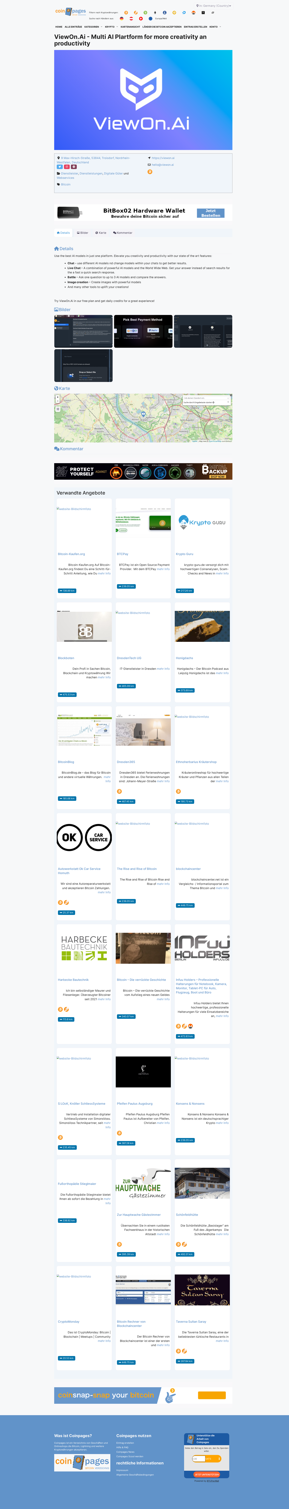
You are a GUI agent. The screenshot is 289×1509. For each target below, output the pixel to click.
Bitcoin (65, 184)
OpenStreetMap (215, 441)
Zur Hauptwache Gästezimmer (139, 1215)
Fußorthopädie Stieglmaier (77, 1184)
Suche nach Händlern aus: (101, 18)
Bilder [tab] (84, 233)
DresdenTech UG (129, 658)
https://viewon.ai (163, 158)
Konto (214, 26)
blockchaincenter (188, 869)
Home (58, 26)
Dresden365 (126, 762)
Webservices (65, 178)
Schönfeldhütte (187, 1215)
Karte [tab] (102, 233)
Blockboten (66, 658)
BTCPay (122, 554)
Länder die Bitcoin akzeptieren (162, 26)
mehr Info (104, 573)
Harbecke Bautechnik (73, 980)
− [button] (58, 401)
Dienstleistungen (91, 173)
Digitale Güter (113, 173)
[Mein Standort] (213, 402)
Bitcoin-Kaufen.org (71, 554)
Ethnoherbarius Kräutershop (196, 762)
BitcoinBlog (66, 762)
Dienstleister (69, 173)
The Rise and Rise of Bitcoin (137, 869)
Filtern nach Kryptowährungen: (103, 12)
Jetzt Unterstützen (207, 1474)
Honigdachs (184, 658)
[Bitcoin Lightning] (66, 902)
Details (66, 248)
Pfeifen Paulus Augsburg (134, 1103)
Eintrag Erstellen (195, 26)
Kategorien (91, 26)
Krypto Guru (184, 554)
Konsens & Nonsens (190, 1103)
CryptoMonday (68, 1321)
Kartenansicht (130, 26)
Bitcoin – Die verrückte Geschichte (141, 980)
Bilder (65, 309)
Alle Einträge (73, 26)
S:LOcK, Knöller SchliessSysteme (81, 1103)
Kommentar (71, 448)
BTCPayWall (213, 1481)
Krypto (110, 26)
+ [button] (58, 397)
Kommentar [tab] (124, 233)
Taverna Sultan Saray (191, 1321)
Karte (64, 388)
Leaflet (194, 441)
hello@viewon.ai (163, 164)
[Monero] (190, 1026)
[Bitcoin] (150, 173)
